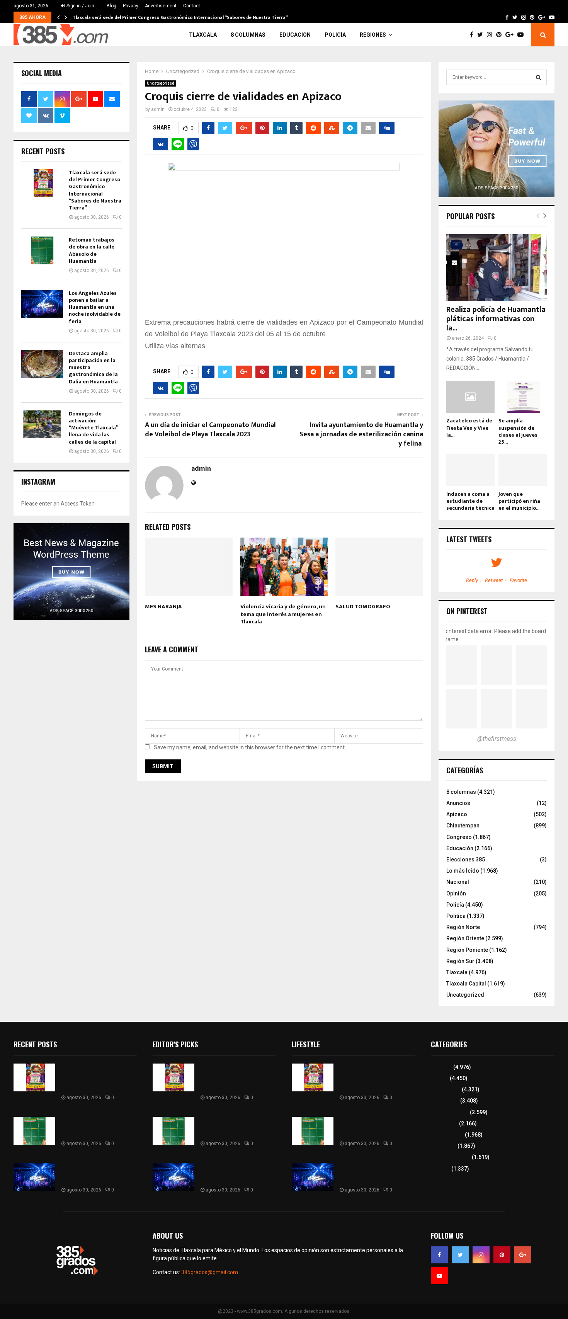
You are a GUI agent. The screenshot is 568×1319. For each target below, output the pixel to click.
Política (456, 916)
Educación (295, 35)
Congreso (459, 837)
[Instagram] (491, 34)
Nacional (457, 882)
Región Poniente (467, 950)
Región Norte (463, 927)
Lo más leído (462, 871)
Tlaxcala (203, 35)
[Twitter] (482, 34)
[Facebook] (473, 34)
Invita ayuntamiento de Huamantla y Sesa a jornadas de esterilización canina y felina (361, 434)
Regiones (373, 35)
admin (158, 109)
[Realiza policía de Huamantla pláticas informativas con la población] (496, 267)
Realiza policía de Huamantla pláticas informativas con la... (496, 319)
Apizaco (456, 814)
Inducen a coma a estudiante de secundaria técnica (470, 501)
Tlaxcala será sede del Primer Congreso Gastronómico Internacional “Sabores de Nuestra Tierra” (180, 17)
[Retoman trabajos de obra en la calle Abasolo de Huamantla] (42, 250)
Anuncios (458, 803)
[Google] (511, 34)
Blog (111, 6)
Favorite (518, 580)
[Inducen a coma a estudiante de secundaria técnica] (470, 470)
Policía (335, 35)
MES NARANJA (163, 606)
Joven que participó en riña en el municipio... (519, 501)
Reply (472, 580)
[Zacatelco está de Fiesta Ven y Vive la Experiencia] (470, 397)
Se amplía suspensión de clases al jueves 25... (517, 431)
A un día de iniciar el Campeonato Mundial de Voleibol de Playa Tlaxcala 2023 (210, 429)
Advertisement (161, 6)
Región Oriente (465, 938)
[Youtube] (522, 34)
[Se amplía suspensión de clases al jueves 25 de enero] (522, 397)
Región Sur (460, 961)
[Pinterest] (500, 34)
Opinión (456, 893)
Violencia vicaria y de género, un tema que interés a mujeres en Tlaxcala (283, 614)
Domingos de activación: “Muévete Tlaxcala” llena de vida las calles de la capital (93, 427)
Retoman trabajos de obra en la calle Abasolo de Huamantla (91, 250)
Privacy (130, 6)
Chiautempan (463, 825)
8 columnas (248, 35)
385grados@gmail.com (209, 1272)
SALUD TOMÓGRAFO (362, 606)
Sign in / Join (79, 6)
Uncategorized (160, 83)
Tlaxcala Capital (466, 983)
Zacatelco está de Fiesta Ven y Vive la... (469, 427)
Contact (191, 6)
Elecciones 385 (465, 859)
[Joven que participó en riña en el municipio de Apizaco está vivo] (522, 470)
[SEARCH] (538, 77)
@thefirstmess (496, 738)
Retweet (494, 580)
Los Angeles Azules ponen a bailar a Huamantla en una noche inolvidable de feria (95, 307)
